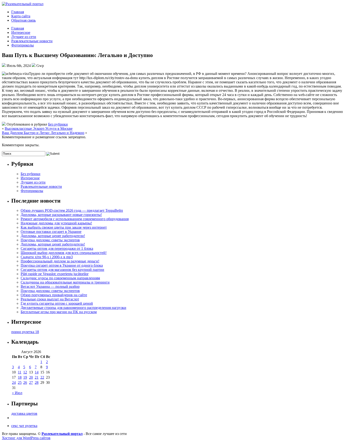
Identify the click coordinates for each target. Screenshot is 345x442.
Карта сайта (20, 16)
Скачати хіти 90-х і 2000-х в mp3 (47, 257)
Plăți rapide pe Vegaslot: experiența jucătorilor (54, 274)
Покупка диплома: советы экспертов (50, 240)
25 (20, 382)
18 (20, 377)
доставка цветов (24, 413)
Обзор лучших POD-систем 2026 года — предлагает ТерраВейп (72, 210)
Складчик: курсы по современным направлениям (60, 278)
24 (14, 382)
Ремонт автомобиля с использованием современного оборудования (75, 219)
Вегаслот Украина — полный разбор (50, 286)
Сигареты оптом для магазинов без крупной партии (62, 270)
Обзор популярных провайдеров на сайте (54, 295)
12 (25, 372)
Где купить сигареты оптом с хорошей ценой (57, 303)
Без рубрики (58, 124)
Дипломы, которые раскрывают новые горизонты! (61, 215)
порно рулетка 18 (25, 332)
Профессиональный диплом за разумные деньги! (60, 261)
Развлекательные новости (32, 41)
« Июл (17, 393)
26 (25, 382)
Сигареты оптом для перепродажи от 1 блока (57, 248)
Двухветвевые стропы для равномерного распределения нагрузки (73, 308)
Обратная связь (23, 20)
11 (19, 372)
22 (42, 377)
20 (31, 377)
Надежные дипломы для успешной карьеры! (56, 223)
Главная (17, 12)
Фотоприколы (22, 45)
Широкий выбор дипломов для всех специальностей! (64, 253)
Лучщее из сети (23, 37)
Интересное (20, 33)
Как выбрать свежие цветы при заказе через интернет (64, 227)
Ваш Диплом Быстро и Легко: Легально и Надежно (43, 133)
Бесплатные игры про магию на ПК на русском (59, 312)
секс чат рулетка (24, 426)
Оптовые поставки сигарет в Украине (51, 232)
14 (36, 372)
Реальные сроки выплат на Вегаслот (50, 299)
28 (36, 382)
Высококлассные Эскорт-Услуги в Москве (39, 129)
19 (25, 377)
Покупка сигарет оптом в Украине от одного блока (62, 265)
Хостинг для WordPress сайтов (26, 438)
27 (31, 382)
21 (36, 377)
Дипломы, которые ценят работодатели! (53, 236)
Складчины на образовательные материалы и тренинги (65, 282)
